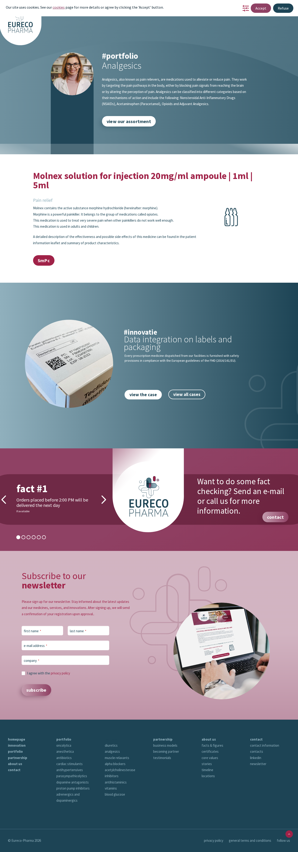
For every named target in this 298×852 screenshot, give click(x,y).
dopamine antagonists (72, 782)
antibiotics (64, 758)
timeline (207, 770)
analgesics (112, 751)
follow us (283, 840)
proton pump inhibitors (73, 788)
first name (32, 631)
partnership (17, 758)
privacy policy (60, 673)
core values (210, 758)
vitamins (111, 788)
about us (15, 764)
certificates (210, 751)
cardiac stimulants (69, 764)
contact (14, 770)
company (31, 660)
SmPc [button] (44, 260)
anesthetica (65, 751)
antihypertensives (69, 770)
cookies (59, 7)
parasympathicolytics (71, 776)
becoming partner (166, 751)
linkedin (255, 758)
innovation (17, 745)
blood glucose (115, 794)
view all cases (186, 394)
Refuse (283, 8)
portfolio (15, 751)
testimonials (162, 758)
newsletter (258, 764)
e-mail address (35, 645)
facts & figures (212, 745)
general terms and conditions (250, 840)
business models (165, 745)
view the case (143, 394)
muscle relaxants (117, 758)
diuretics (111, 745)
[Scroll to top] (289, 833)
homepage (16, 739)
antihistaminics (116, 782)
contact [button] (275, 517)
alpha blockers (115, 764)
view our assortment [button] (129, 121)
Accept (260, 8)
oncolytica (63, 745)
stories (207, 764)
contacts (256, 751)
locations (208, 776)
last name (78, 631)
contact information (264, 745)
